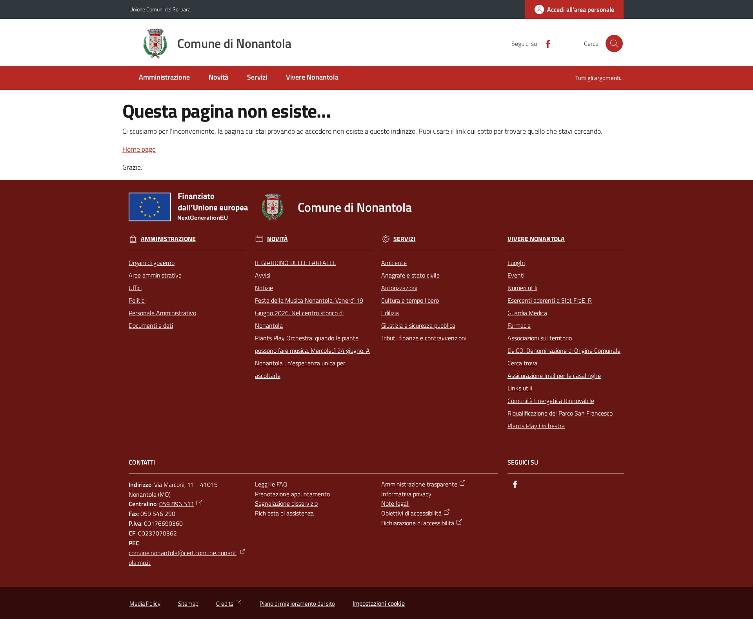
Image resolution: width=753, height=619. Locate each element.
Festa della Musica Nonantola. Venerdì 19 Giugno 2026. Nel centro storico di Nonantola (309, 313)
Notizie (264, 287)
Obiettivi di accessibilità (411, 513)
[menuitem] (164, 78)
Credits (224, 603)
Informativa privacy (406, 494)
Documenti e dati (151, 325)
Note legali (395, 503)
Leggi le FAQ (271, 484)
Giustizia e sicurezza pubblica (418, 325)
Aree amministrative (155, 275)
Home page (139, 149)
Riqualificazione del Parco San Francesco (560, 413)
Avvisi (262, 275)
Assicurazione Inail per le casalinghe (554, 375)
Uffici (135, 287)
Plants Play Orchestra (536, 425)
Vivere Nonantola (536, 238)
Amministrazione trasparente (419, 484)
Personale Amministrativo (162, 313)
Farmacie (519, 325)
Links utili (519, 388)
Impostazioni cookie (379, 603)
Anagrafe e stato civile (410, 275)
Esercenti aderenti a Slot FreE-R (549, 300)
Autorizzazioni (399, 287)
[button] (614, 43)
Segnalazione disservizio (286, 503)
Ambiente (394, 262)
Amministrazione (168, 238)
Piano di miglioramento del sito (297, 603)
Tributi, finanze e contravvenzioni (423, 338)
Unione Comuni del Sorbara (160, 9)
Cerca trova (522, 363)
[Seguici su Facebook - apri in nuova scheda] (545, 43)
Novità (277, 238)
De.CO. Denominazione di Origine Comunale (563, 350)
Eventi (515, 275)
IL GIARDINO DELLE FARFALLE (295, 262)
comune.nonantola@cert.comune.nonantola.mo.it (182, 557)
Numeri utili (522, 287)
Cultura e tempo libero (410, 300)
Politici (137, 300)
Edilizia (390, 313)
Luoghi (516, 262)
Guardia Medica (527, 313)
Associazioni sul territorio (539, 338)
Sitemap (188, 603)
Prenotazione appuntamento (292, 494)
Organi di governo (152, 262)
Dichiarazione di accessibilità (417, 523)
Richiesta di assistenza (284, 513)
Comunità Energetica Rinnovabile (550, 400)
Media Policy (144, 603)
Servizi (404, 238)
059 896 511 (176, 503)
